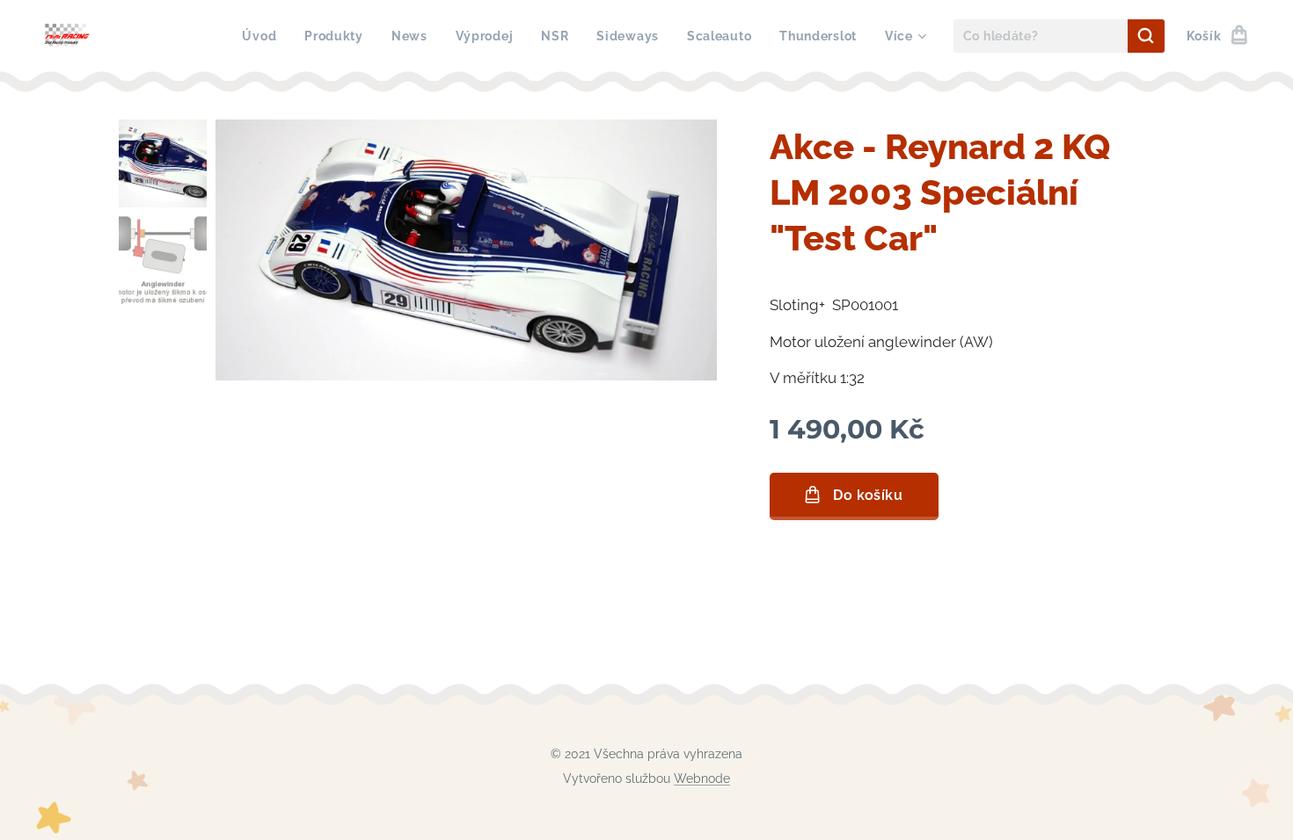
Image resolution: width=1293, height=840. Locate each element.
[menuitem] (263, 36)
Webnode (702, 778)
